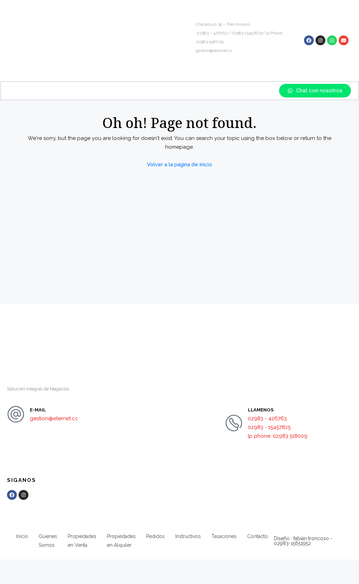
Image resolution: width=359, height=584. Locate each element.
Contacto (257, 536)
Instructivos (188, 536)
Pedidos (155, 536)
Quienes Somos (48, 540)
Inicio (22, 536)
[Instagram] (320, 40)
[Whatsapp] (332, 40)
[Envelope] (343, 40)
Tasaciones (224, 536)
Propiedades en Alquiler (121, 540)
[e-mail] (16, 414)
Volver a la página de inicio (179, 164)
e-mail (38, 409)
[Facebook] (309, 40)
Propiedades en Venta (82, 540)
